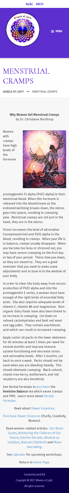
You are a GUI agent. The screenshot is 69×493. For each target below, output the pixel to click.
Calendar (19, 454)
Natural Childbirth (34, 442)
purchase (43, 387)
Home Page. (41, 462)
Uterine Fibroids (31, 437)
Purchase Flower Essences (21, 416)
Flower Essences (42, 408)
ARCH (39, 4)
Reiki (29, 4)
